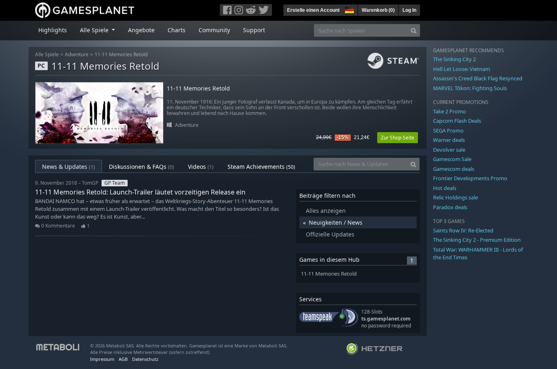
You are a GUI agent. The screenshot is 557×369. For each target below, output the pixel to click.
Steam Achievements (261, 166)
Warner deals (449, 140)
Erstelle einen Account (313, 10)
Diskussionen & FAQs (141, 166)
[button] (348, 9)
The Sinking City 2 (454, 59)
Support (254, 30)
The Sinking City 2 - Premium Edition (477, 239)
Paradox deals (450, 207)
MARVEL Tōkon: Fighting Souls (470, 88)
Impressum (102, 359)
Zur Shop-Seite (397, 137)
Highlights (52, 30)
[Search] (413, 30)
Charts (177, 30)
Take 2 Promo (449, 111)
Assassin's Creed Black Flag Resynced (477, 78)
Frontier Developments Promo (470, 178)
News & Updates (68, 166)
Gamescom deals (453, 168)
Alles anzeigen (326, 210)
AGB (123, 359)
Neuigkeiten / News (335, 222)
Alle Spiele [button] (95, 30)
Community (214, 30)
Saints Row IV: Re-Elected (463, 230)
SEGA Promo (448, 130)
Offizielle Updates (330, 234)
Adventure (76, 54)
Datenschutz (145, 359)
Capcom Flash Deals (457, 120)
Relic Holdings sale (455, 197)
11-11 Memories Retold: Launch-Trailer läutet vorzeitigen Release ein (140, 192)
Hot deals (444, 188)
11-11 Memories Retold (121, 54)
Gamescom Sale (452, 159)
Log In (409, 10)
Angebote (141, 30)
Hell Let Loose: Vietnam (461, 69)
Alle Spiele (47, 54)
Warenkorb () (378, 10)
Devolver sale (449, 149)
